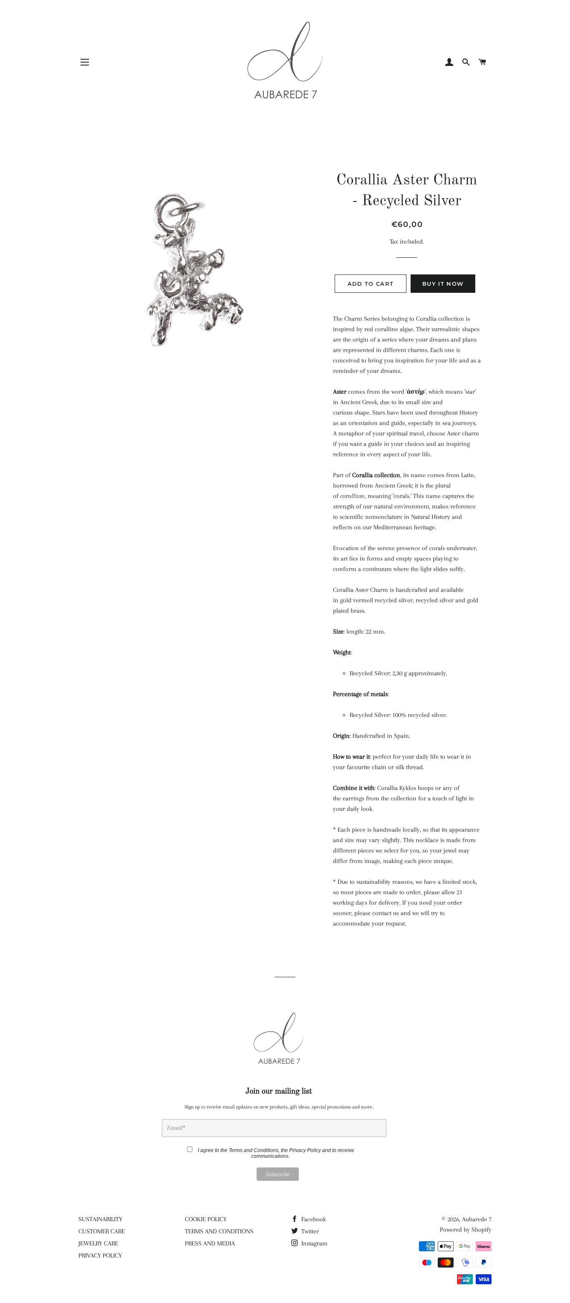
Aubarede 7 (477, 1219)
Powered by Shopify (466, 1229)
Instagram (314, 1243)
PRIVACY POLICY (100, 1255)
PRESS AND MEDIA (210, 1243)
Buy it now (443, 283)
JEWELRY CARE (98, 1243)
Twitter (309, 1231)
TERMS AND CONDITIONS (219, 1231)
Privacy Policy (305, 1150)
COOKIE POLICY (206, 1219)
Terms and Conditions (253, 1150)
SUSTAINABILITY (100, 1219)
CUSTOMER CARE (101, 1231)
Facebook (313, 1219)
